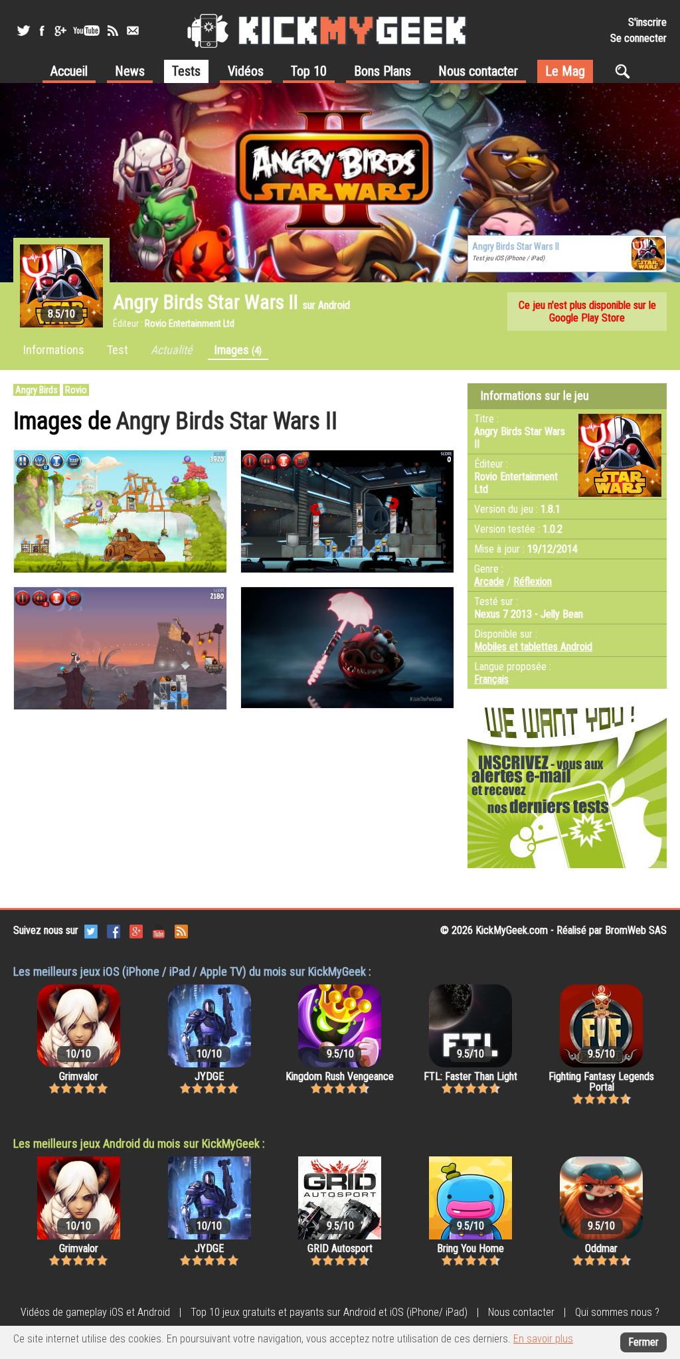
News (130, 71)
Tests (186, 71)
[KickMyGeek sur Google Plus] (60, 31)
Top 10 (309, 71)
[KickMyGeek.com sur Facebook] (114, 930)
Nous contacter (478, 71)
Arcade (489, 581)
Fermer (643, 1342)
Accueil (69, 71)
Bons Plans (382, 71)
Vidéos (246, 71)
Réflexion (532, 581)
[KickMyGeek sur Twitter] (23, 31)
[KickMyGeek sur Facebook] (41, 31)
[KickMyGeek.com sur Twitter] (91, 930)
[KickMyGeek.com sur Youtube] (159, 930)
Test (117, 350)
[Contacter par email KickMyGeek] (133, 31)
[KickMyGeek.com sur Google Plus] (136, 930)
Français (491, 679)
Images (238, 350)
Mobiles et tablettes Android (533, 646)
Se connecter (638, 38)
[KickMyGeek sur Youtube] (86, 31)
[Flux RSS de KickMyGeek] (113, 31)
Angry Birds (36, 390)
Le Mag (565, 71)
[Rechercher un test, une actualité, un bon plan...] (626, 71)
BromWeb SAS (636, 930)
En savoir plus (543, 1338)
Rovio (76, 390)
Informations (53, 350)
